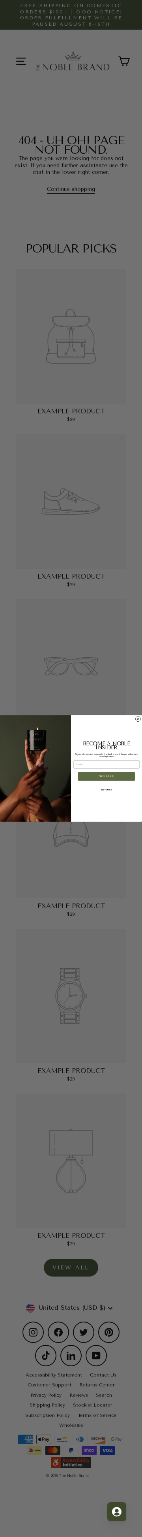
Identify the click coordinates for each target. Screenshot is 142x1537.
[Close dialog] (137, 719)
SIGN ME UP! (106, 776)
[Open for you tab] (116, 1511)
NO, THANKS (106, 790)
